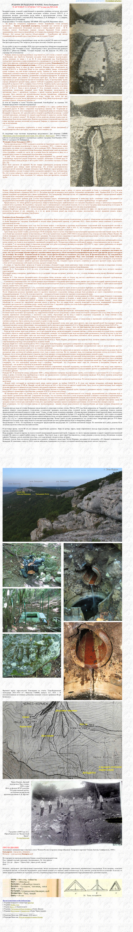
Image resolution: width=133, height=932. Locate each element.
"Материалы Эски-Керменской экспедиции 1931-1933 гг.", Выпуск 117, (29, 136)
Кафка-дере (15, 905)
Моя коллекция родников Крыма (31, 917)
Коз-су (12, 907)
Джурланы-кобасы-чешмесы (21, 909)
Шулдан (31, 903)
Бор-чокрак (15, 911)
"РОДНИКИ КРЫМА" (113, 1)
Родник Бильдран (23, 838)
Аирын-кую (25, 911)
